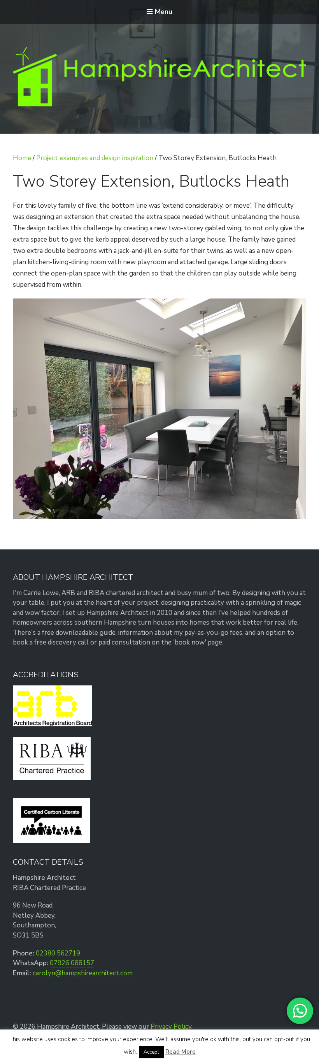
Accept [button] (151, 1052)
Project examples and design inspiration (94, 158)
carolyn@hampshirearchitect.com (83, 973)
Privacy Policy (171, 1026)
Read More (180, 1052)
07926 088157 (72, 963)
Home (22, 158)
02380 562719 (58, 953)
